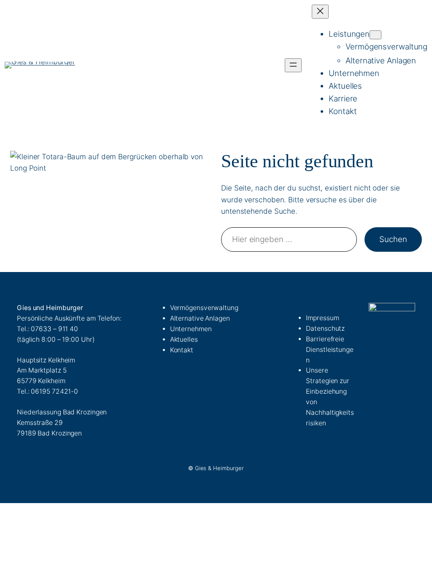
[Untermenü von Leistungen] (375, 34)
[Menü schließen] (320, 12)
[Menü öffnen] (293, 65)
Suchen (393, 239)
